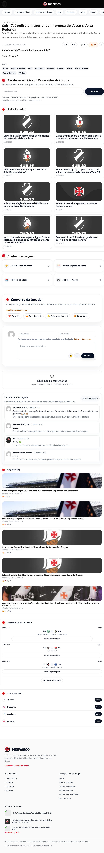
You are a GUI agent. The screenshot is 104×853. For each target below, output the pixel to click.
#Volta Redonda (9, 73)
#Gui (30, 68)
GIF (77, 356)
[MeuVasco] (52, 4)
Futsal (82, 12)
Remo (93, 12)
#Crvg (5, 68)
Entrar (77, 339)
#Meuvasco (39, 68)
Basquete (71, 12)
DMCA (61, 778)
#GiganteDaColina (18, 68)
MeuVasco (8, 22)
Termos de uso (65, 798)
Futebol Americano (44, 12)
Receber (95, 91)
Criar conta (86, 339)
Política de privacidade (68, 794)
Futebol (7, 12)
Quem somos (11, 778)
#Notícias (50, 68)
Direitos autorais (66, 782)
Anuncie (9, 790)
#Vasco (69, 68)
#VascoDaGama (81, 68)
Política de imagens (67, 786)
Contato (9, 782)
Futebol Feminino (23, 12)
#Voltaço (22, 73)
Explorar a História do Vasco (17, 765)
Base (59, 12)
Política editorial (66, 790)
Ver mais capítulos (12, 833)
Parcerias (10, 786)
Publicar (87, 356)
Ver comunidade (90, 398)
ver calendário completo (52, 680)
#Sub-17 (60, 68)
